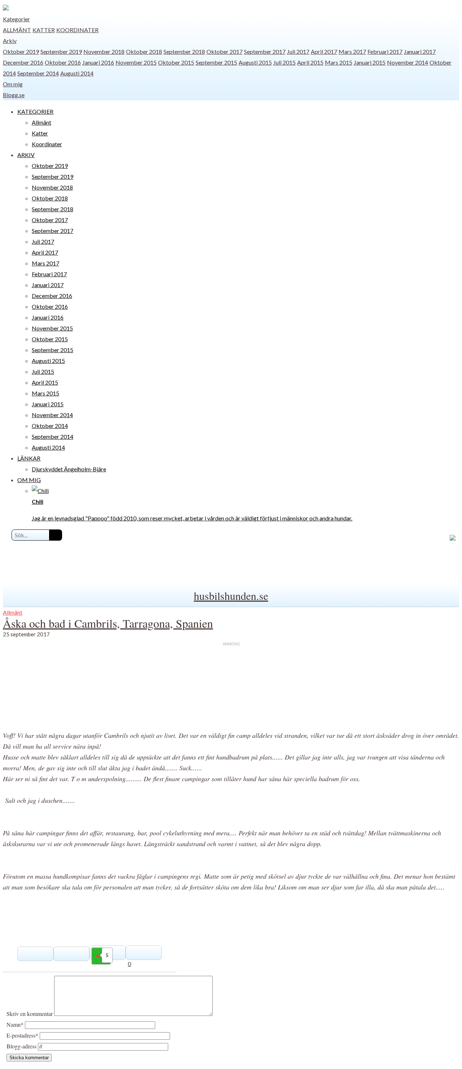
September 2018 (184, 51)
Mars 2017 (352, 51)
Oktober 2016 (63, 62)
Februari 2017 (384, 51)
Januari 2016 (98, 62)
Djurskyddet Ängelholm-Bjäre (69, 469)
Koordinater (77, 29)
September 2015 (216, 62)
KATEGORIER (35, 111)
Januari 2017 (420, 51)
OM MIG (29, 479)
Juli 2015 (284, 62)
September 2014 (38, 73)
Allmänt (17, 29)
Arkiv (10, 40)
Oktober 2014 (50, 425)
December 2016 (23, 62)
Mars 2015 (338, 62)
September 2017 (265, 51)
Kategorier (16, 19)
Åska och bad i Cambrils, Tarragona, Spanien (108, 623)
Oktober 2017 (224, 51)
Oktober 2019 (21, 51)
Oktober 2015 (176, 62)
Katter (43, 29)
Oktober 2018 (144, 51)
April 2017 (324, 51)
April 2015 (310, 62)
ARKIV (26, 154)
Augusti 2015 (255, 62)
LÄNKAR (28, 458)
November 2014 (407, 62)
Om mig (13, 84)
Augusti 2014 (76, 73)
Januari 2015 (369, 62)
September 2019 (61, 51)
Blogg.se (14, 94)
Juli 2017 (298, 51)
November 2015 (136, 62)
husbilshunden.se (231, 595)
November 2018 (104, 51)
